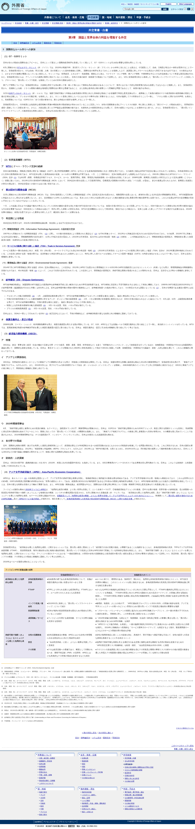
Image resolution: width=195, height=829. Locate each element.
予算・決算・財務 (45, 775)
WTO (8, 166)
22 (47, 314)
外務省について (52, 17)
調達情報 (128, 800)
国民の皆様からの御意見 (133, 809)
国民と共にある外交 (132, 778)
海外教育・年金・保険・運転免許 (94, 803)
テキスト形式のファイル (185, 728)
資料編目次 (24, 43)
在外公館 (42, 764)
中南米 (42, 803)
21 (30, 309)
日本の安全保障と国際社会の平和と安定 (139, 767)
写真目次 (58, 43)
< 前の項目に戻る (89, 733)
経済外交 (128, 773)
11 (15, 177)
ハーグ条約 (86, 800)
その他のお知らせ (88, 778)
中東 (42, 809)
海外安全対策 (87, 792)
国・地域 (107, 17)
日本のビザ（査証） (89, 809)
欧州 (42, 806)
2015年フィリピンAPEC (35, 489)
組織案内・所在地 (45, 761)
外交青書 (45, 23)
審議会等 (42, 769)
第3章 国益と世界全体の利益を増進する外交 (84, 23)
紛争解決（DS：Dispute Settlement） (25, 280)
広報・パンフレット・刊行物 (92, 772)
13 (96, 234)
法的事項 (38, 822)
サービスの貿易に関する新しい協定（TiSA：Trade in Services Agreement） (41, 246)
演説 (83, 766)
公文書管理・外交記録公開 (134, 798)
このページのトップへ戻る (182, 746)
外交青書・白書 (130, 758)
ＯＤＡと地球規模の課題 (133, 770)
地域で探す (43, 792)
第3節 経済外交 (111, 23)
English (168, 4)
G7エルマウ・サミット (26, 67)
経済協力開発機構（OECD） (23, 333)
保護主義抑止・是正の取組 (19, 319)
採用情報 (42, 766)
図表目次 (47, 43)
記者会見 (85, 758)
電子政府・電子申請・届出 (134, 792)
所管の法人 (43, 772)
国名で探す (43, 815)
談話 (83, 764)
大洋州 (42, 798)
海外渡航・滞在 (124, 17)
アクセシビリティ (50, 822)
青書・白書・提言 (32, 23)
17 (157, 288)
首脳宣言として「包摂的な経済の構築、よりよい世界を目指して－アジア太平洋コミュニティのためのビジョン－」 (105, 496)
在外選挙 (85, 806)
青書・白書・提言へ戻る (183, 749)
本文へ (123, 4)
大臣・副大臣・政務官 (47, 758)
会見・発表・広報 (74, 17)
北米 (42, 800)
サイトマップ (145, 4)
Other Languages (185, 4)
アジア (42, 795)
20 (44, 305)
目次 (15, 43)
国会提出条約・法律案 (47, 781)
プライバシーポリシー (67, 822)
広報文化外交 (129, 775)
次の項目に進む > (105, 733)
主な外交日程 (129, 761)
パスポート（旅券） (89, 795)
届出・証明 (86, 798)
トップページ (6, 23)
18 (33, 296)
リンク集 (155, 4)
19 (80, 299)
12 (46, 234)
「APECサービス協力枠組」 (29, 499)
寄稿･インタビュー (89, 769)
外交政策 (93, 17)
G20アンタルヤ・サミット (20, 93)
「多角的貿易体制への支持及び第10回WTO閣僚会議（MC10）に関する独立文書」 (99, 499)
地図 (72, 826)
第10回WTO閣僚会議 (16, 189)
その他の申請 (129, 803)
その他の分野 (129, 781)
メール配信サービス (132, 806)
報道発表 (85, 761)
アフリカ (43, 812)
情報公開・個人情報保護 (133, 795)
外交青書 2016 (57, 23)
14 (118, 237)
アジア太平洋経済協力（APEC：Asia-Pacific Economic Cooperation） (45, 472)
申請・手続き (143, 17)
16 (36, 271)
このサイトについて (46, 783)
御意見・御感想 (133, 4)
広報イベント (87, 775)
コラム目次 (36, 43)
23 (25, 478)
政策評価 (42, 778)
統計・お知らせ (87, 812)
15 (94, 251)
